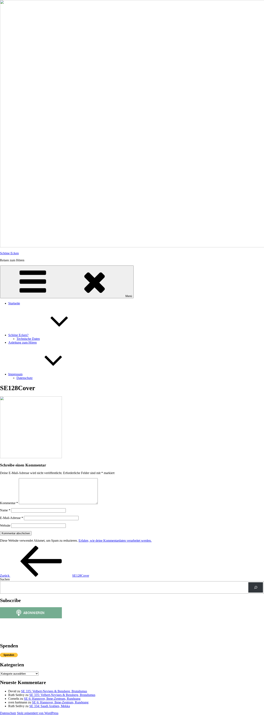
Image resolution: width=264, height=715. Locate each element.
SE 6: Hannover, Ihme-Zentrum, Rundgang (52, 698)
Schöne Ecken (9, 253)
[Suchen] (255, 587)
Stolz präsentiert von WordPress (37, 713)
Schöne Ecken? (18, 335)
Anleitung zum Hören (22, 342)
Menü (128, 296)
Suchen (5, 579)
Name (5, 510)
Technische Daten (28, 338)
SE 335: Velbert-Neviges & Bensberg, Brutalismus (54, 691)
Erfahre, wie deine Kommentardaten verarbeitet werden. (115, 540)
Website (5, 525)
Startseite (14, 303)
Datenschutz (24, 378)
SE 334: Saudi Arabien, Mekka (49, 706)
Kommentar (9, 503)
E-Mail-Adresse (11, 518)
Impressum (15, 374)
